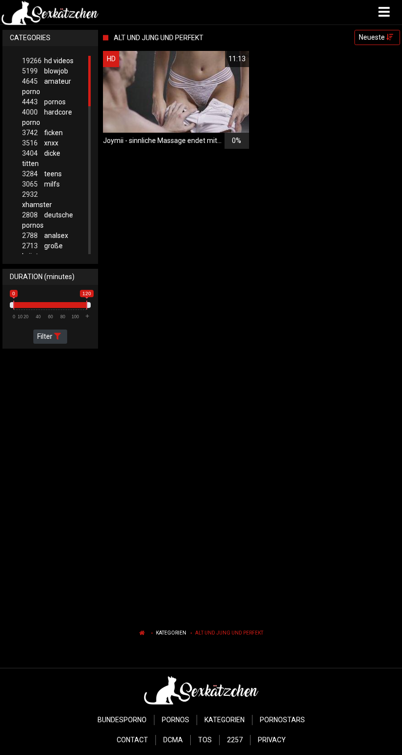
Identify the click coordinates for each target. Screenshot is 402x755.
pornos (44, 102)
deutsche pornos (47, 220)
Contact (132, 740)
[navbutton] (385, 12)
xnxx (40, 143)
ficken (42, 133)
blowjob (45, 71)
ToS (205, 740)
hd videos (48, 61)
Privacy (272, 740)
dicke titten (41, 158)
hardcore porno (47, 117)
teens (42, 174)
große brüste (42, 251)
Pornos (175, 720)
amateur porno (46, 86)
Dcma (173, 740)
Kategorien (171, 633)
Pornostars (282, 720)
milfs (41, 184)
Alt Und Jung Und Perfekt (229, 633)
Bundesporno (122, 720)
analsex (45, 235)
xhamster (37, 199)
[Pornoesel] (50, 12)
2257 (235, 740)
